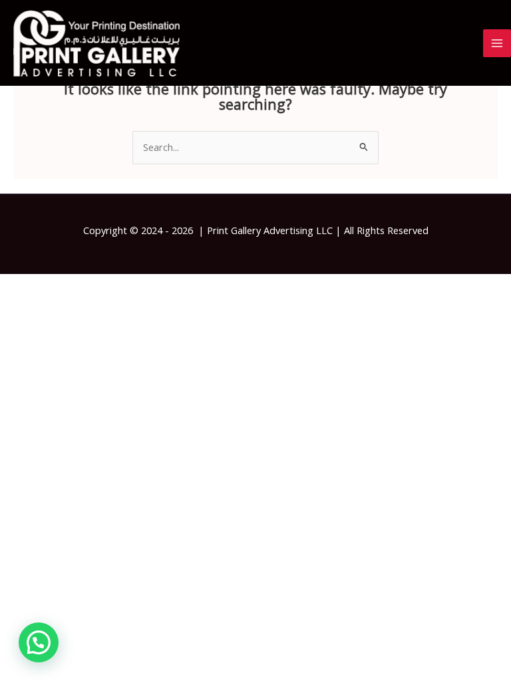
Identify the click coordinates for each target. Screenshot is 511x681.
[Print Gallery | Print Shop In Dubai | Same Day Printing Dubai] (96, 43)
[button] (39, 642)
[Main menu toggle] (497, 43)
